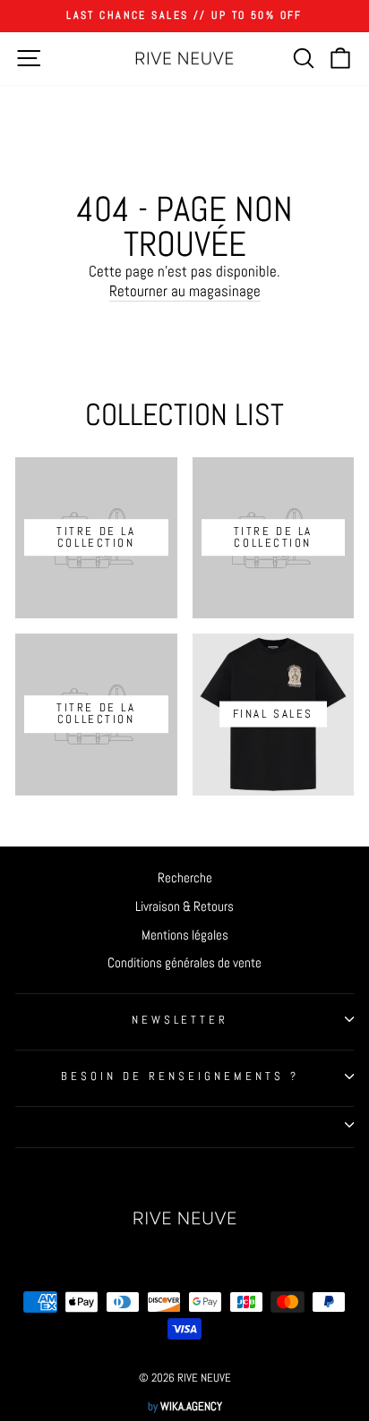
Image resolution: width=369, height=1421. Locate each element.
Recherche (185, 878)
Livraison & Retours (184, 906)
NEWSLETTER (180, 1019)
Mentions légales (185, 935)
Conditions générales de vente (184, 963)
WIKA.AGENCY (191, 1407)
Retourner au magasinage (185, 291)
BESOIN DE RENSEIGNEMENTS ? (179, 1076)
